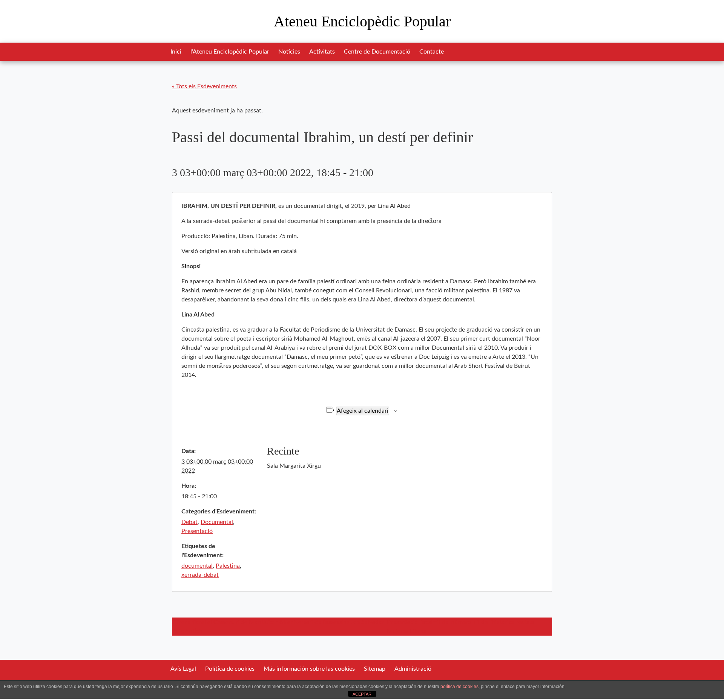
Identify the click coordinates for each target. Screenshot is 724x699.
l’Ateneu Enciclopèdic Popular (229, 52)
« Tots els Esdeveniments (204, 86)
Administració (412, 669)
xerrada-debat (200, 575)
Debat (189, 522)
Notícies (289, 52)
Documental (217, 522)
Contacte (431, 52)
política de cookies (459, 686)
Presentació (197, 531)
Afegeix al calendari (362, 411)
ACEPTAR (362, 694)
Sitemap (374, 669)
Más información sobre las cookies (309, 669)
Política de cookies (230, 669)
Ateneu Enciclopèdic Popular (362, 21)
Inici (175, 52)
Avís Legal (183, 669)
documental (197, 566)
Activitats (322, 52)
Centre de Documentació (377, 52)
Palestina (228, 566)
